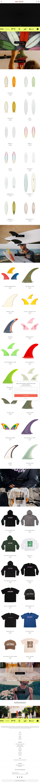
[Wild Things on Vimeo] (21, 777)
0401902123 (20, 766)
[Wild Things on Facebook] (19, 777)
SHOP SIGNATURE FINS (24, 15)
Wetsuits (20, 736)
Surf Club (20, 755)
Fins (20, 735)
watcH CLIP (13, 15)
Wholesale (20, 750)
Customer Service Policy (20, 746)
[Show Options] (36, 392)
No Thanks (26, 398)
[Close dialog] (37, 382)
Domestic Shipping (20, 745)
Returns (20, 747)
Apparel (20, 737)
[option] (20, 13)
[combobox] (25, 392)
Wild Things (20, 752)
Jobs (20, 751)
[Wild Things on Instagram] (17, 777)
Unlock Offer (26, 395)
